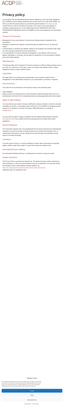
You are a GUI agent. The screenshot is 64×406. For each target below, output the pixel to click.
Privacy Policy (35, 403)
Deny (32, 395)
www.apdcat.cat (8, 119)
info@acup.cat (7, 110)
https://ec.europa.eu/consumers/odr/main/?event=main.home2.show (24, 168)
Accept (32, 390)
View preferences (32, 400)
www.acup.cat (49, 24)
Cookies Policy (27, 403)
